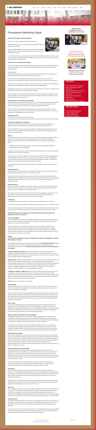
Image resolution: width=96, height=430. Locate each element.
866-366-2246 (81, 56)
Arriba (73, 420)
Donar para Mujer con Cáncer (76, 74)
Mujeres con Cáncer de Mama (76, 53)
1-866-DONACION (73, 56)
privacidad (46, 422)
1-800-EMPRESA (14, 7)
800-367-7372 (80, 32)
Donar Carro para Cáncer (76, 51)
